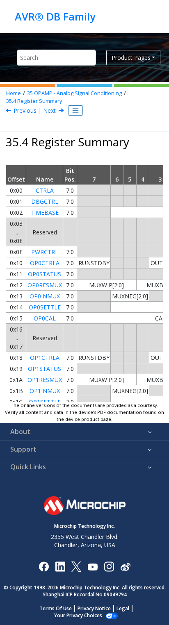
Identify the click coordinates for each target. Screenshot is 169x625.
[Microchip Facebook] (44, 566)
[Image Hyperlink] (92, 566)
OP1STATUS (44, 369)
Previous (25, 110)
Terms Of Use (55, 608)
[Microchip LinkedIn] (60, 566)
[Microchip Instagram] (109, 566)
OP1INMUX (45, 391)
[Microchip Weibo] (125, 566)
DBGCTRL (44, 201)
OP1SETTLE (45, 402)
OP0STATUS (44, 274)
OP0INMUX (45, 296)
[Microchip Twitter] (76, 566)
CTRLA (45, 190)
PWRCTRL (44, 252)
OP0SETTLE (45, 307)
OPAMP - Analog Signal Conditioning (74, 93)
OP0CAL (45, 318)
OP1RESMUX (44, 380)
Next (49, 110)
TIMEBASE (44, 212)
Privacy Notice (94, 608)
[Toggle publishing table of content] (75, 110)
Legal (122, 608)
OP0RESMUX (44, 285)
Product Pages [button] (131, 57)
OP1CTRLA (44, 357)
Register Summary (34, 101)
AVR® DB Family (55, 16)
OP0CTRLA (44, 263)
